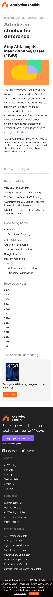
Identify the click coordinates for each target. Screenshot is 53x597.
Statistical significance (20, 272)
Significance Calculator (17, 545)
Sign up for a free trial (18, 438)
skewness (20, 148)
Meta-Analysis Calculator (17, 564)
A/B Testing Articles (14, 512)
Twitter (29, 450)
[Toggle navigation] (5, 11)
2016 (6, 337)
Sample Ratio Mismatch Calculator (22, 568)
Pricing (8, 474)
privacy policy (20, 593)
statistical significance (14, 151)
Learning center (14, 17)
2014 (6, 346)
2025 (7, 294)
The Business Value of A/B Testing (22, 197)
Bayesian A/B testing (19, 234)
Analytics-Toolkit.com (16, 244)
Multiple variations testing (22, 268)
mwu (36, 145)
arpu (6, 142)
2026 (7, 290)
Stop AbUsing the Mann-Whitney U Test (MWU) (24, 51)
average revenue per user (21, 142)
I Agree (34, 593)
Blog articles (36, 17)
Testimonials (11, 479)
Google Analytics (13, 254)
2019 (6, 322)
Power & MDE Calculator (17, 554)
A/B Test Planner (13, 540)
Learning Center (13, 502)
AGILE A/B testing (13, 240)
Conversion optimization (18, 249)
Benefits (8, 469)
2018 (6, 327)
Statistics (29, 138)
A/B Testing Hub (12, 465)
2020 (7, 318)
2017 (6, 332)
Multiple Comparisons (16, 559)
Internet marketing (14, 258)
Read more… (23, 132)
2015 (6, 341)
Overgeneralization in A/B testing (22, 192)
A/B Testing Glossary (15, 517)
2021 (6, 313)
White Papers (11, 521)
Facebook (11, 450)
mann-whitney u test (23, 145)
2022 (7, 308)
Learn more (10, 394)
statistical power (34, 148)
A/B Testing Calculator (16, 536)
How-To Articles (12, 507)
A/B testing (18, 138)
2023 (7, 304)
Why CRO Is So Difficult (16, 187)
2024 (7, 299)
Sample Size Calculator (16, 550)
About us (9, 484)
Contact (8, 488)
